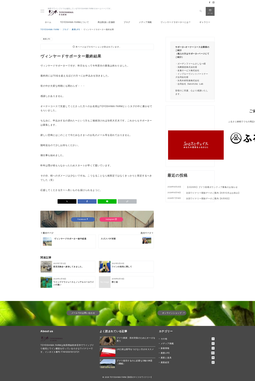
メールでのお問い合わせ (83, 313)
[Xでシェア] (67, 201)
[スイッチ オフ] (200, 11)
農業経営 (187, 362)
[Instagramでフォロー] (213, 2)
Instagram (110, 219)
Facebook (81, 219)
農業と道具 (187, 357)
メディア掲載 (187, 343)
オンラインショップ (172, 313)
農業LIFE (46, 39)
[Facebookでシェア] (87, 201)
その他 (187, 338)
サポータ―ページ (196, 53)
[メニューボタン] (42, 11)
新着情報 (187, 348)
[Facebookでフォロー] (210, 2)
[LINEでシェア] (107, 201)
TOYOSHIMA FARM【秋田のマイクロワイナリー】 (131, 377)
